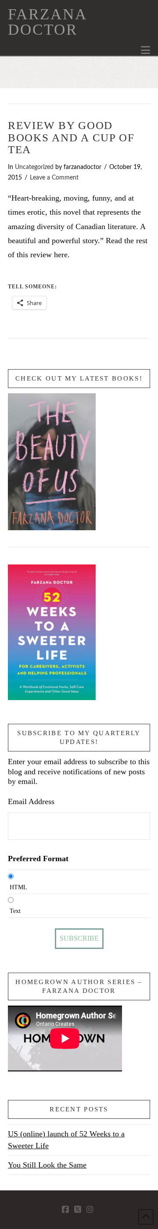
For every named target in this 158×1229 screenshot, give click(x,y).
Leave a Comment (54, 178)
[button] (145, 50)
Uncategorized (34, 167)
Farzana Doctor (47, 22)
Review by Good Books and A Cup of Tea (71, 137)
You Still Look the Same (47, 1165)
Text (15, 911)
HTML (18, 887)
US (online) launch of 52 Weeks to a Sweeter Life (66, 1139)
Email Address (31, 801)
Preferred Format (38, 858)
